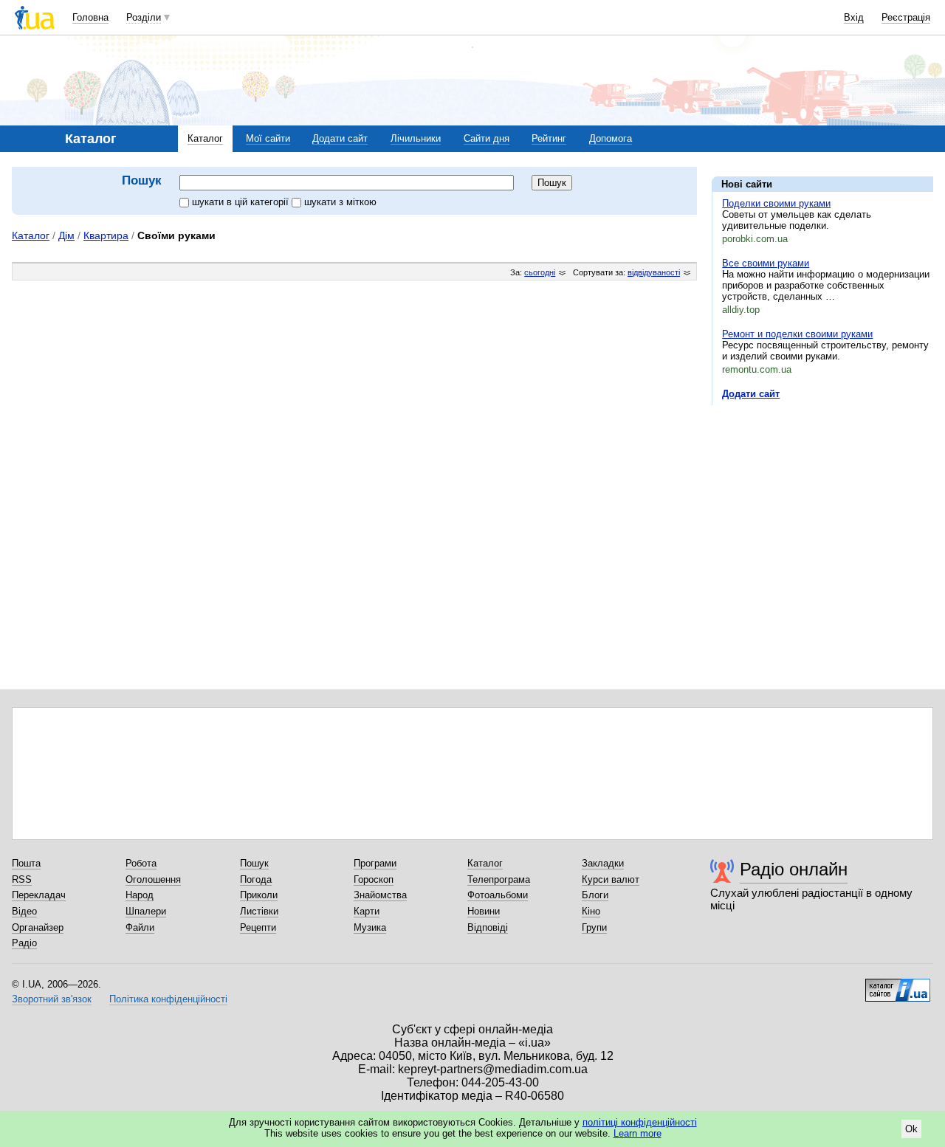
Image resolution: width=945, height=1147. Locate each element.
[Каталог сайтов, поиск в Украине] (897, 985)
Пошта (26, 863)
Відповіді (487, 927)
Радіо (24, 942)
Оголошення (153, 879)
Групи (594, 927)
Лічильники (416, 138)
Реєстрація (906, 17)
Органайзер (37, 927)
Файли (140, 927)
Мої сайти (268, 138)
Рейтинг (549, 138)
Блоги (595, 894)
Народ (140, 894)
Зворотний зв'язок (52, 999)
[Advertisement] (822, 507)
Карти (366, 911)
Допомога (610, 138)
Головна (90, 17)
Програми (375, 863)
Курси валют (610, 879)
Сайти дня (486, 138)
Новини (483, 911)
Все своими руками (765, 263)
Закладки (603, 863)
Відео (24, 911)
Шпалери (146, 911)
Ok (911, 1128)
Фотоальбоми (497, 894)
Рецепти (258, 927)
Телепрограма (498, 879)
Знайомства (380, 894)
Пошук (254, 863)
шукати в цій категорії (242, 201)
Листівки (259, 911)
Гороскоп (374, 879)
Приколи (259, 894)
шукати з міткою (340, 201)
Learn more (638, 1133)
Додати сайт (340, 138)
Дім (66, 235)
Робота (141, 863)
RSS (22, 879)
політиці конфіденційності (640, 1122)
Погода (256, 879)
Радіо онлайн (794, 869)
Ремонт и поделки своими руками (797, 334)
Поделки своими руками (776, 203)
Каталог (205, 138)
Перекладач (39, 894)
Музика (370, 927)
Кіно (591, 911)
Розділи (143, 17)
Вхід (854, 17)
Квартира (105, 235)
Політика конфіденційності (168, 999)
